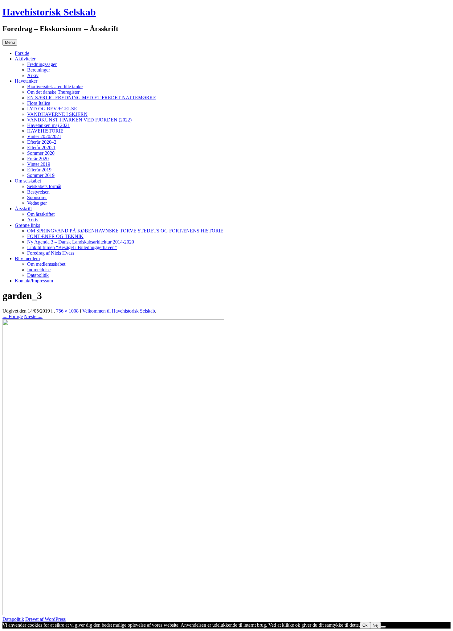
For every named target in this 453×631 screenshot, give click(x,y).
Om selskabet (28, 180)
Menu (10, 42)
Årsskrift (23, 208)
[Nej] (383, 627)
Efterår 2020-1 (41, 147)
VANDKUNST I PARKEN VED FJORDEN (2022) (79, 119)
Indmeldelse (39, 269)
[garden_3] (113, 613)
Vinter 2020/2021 (44, 136)
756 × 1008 (67, 310)
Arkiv (33, 75)
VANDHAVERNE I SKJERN (57, 114)
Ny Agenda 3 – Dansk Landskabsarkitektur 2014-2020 (80, 241)
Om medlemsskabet (46, 264)
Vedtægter (37, 203)
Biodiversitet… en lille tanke (55, 86)
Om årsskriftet (41, 214)
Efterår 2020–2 (41, 142)
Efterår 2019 (39, 169)
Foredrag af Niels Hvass (50, 253)
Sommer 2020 (41, 153)
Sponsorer (37, 197)
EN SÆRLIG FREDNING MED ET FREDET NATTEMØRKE (91, 97)
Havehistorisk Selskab (49, 12)
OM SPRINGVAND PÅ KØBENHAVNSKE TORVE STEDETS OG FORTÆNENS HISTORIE (125, 230)
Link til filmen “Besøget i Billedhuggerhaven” (72, 247)
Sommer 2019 (41, 175)
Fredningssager (42, 64)
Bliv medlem (27, 258)
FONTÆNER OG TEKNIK (55, 236)
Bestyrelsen (38, 192)
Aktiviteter (25, 58)
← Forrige (12, 316)
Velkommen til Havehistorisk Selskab (118, 310)
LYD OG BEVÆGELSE (52, 108)
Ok (365, 625)
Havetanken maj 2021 (48, 125)
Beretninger (38, 69)
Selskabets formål (44, 186)
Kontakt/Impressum (34, 280)
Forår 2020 (38, 158)
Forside (22, 53)
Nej (375, 625)
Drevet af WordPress (45, 619)
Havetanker (26, 81)
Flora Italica (38, 103)
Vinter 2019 (38, 164)
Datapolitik (38, 275)
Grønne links (27, 225)
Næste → (33, 316)
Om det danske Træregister (53, 92)
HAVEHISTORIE (45, 130)
